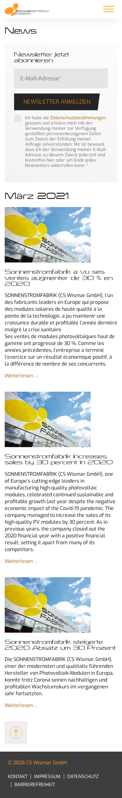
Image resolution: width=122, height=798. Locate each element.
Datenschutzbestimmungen (78, 118)
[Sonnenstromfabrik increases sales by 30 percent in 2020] (61, 420)
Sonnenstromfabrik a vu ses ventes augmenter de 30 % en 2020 (59, 278)
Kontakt (18, 776)
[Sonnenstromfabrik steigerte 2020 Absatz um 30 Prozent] (61, 605)
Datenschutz (83, 776)
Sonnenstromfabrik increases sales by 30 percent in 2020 (59, 459)
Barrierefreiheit (34, 784)
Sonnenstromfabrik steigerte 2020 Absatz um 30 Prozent (60, 645)
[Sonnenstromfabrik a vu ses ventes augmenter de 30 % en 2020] (61, 235)
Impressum (47, 776)
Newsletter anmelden (56, 102)
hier (50, 160)
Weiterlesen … (21, 375)
